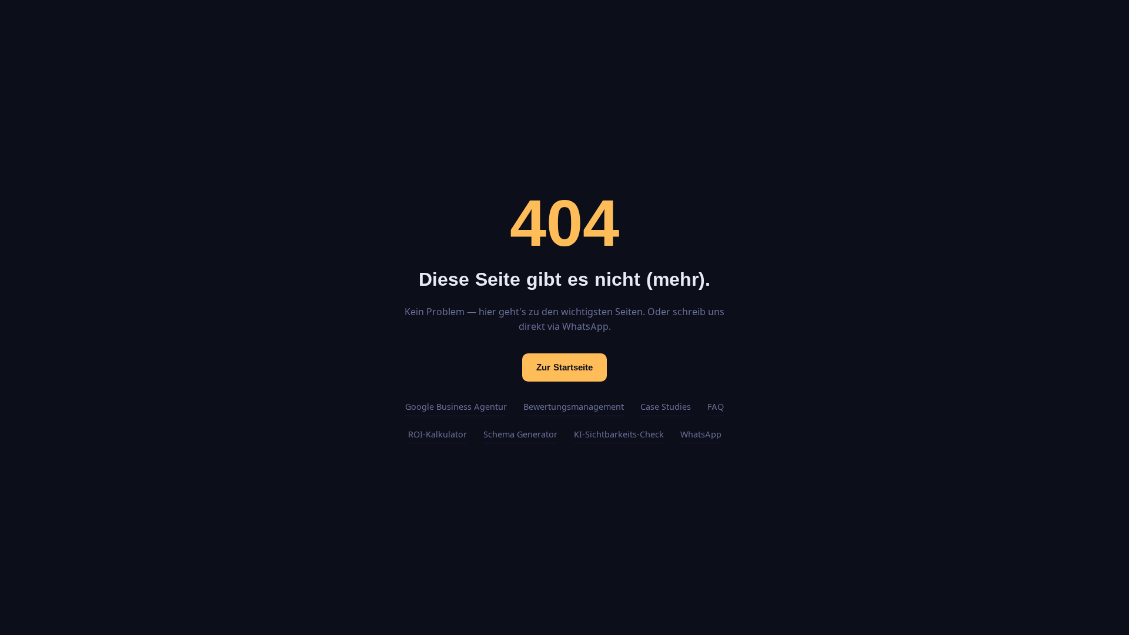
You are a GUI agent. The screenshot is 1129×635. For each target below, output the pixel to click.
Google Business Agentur (456, 407)
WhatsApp (701, 434)
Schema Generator (520, 434)
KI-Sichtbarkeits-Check (619, 434)
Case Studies (665, 407)
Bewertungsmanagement (573, 407)
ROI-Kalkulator (437, 434)
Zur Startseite (564, 367)
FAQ (715, 407)
